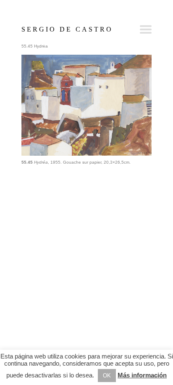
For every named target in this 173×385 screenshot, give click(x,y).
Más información (142, 375)
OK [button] (107, 375)
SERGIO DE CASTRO (67, 29)
